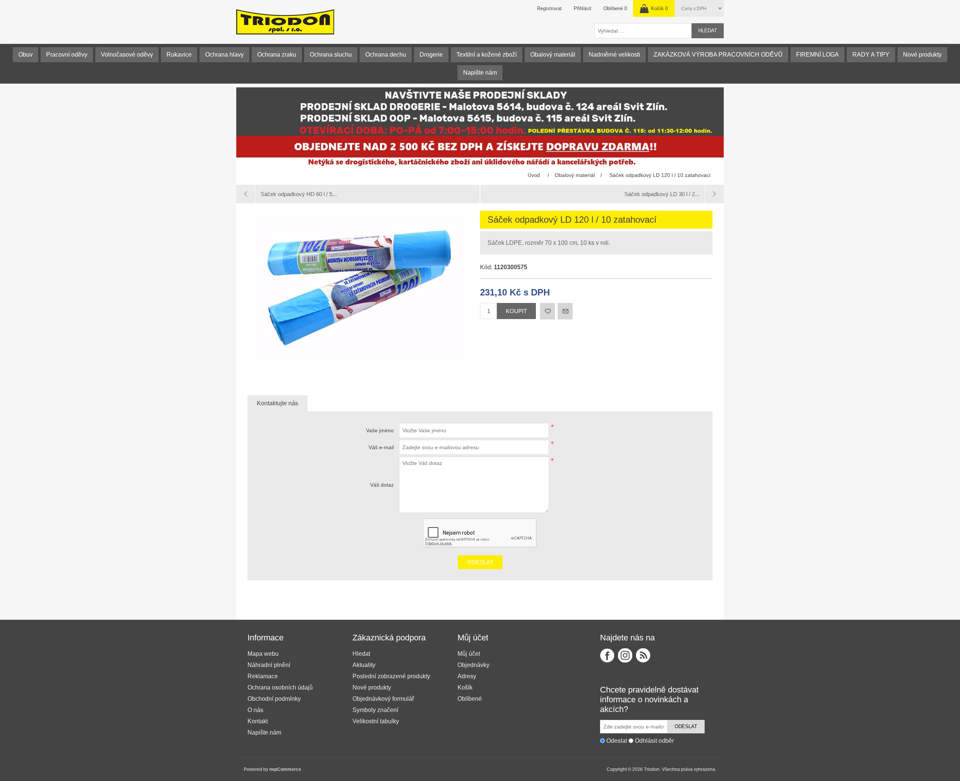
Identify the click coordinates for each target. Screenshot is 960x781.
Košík (465, 687)
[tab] (278, 403)
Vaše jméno (380, 430)
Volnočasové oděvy (127, 54)
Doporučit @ (565, 311)
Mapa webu (263, 654)
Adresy (467, 676)
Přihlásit (582, 8)
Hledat (707, 30)
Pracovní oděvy (66, 54)
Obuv (25, 54)
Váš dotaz (382, 485)
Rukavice (179, 54)
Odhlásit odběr (654, 741)
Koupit (516, 311)
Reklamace (263, 676)
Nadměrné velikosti (614, 54)
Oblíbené (470, 699)
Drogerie (431, 54)
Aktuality (363, 665)
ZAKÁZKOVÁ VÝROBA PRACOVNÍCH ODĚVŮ (718, 54)
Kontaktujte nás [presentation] (277, 403)
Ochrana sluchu (331, 54)
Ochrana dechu (385, 54)
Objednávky (473, 665)
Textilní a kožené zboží (486, 54)
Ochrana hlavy (224, 54)
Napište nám (480, 72)
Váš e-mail (381, 447)
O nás (255, 710)
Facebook (607, 655)
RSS (643, 655)
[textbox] (643, 30)
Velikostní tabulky (375, 721)
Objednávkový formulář (383, 699)
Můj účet (469, 654)
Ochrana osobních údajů (280, 687)
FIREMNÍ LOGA (817, 54)
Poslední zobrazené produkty (391, 676)
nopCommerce (285, 769)
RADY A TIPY (871, 54)
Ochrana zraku (276, 54)
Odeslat (480, 562)
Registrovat (549, 8)
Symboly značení (375, 710)
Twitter (625, 655)
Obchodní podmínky (274, 699)
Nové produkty (922, 54)
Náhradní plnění (269, 665)
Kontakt (258, 721)
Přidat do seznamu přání (547, 311)
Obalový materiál (552, 54)
